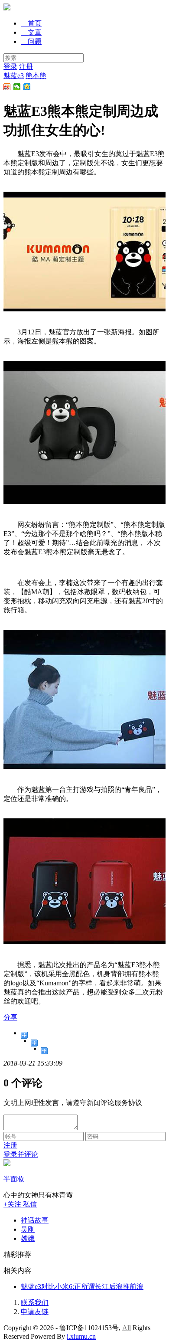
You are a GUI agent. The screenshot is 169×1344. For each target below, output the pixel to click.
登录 (10, 66)
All (126, 1327)
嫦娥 (28, 1238)
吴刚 (28, 1229)
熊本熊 (36, 75)
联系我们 (35, 1302)
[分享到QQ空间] (27, 86)
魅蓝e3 (13, 75)
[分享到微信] (17, 86)
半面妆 (13, 1179)
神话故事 (35, 1220)
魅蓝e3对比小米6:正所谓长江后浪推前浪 (82, 1286)
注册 (26, 66)
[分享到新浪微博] (7, 86)
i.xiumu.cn (81, 1336)
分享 (10, 1017)
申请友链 (35, 1311)
